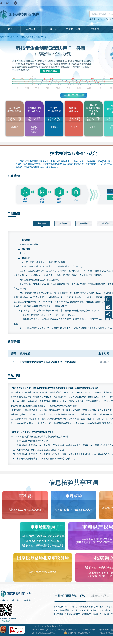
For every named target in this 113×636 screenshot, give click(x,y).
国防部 (75, 606)
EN (7, 3)
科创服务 (25, 37)
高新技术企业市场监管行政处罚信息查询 (42, 536)
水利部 (95, 614)
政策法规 (94, 29)
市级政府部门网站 (99, 595)
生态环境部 (58, 614)
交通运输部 (86, 614)
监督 (106, 19)
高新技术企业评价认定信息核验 (25, 509)
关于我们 (16, 600)
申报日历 (71, 95)
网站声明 (4, 600)
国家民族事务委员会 (62, 610)
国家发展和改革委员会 (88, 606)
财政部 (108, 610)
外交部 (67, 606)
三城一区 (52, 29)
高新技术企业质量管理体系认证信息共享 (42, 545)
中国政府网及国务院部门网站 (70, 595)
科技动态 (31, 29)
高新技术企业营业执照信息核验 (42, 541)
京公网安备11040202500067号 (79, 633)
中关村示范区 (73, 29)
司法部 (100, 610)
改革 (100, 19)
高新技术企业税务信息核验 (43, 572)
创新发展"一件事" (39, 37)
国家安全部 (84, 610)
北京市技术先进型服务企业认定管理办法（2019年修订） (49, 362)
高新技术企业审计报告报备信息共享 (73, 509)
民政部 (93, 610)
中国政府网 (58, 606)
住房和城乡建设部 (72, 614)
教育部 (102, 606)
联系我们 (28, 600)
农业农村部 (104, 614)
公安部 (75, 610)
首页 (10, 29)
